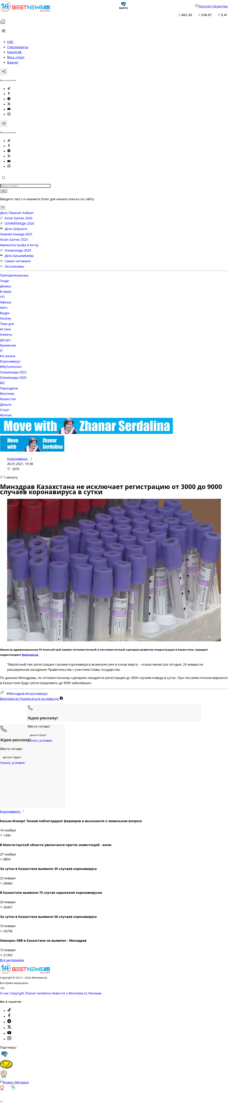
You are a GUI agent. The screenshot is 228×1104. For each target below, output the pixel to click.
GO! (3, 191)
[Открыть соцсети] (3, 71)
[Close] (2, 208)
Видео (5, 313)
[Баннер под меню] (86, 433)
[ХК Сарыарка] (6, 1067)
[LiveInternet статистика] (8, 1096)
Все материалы (12, 960)
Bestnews (7, 393)
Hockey (5, 318)
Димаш (5, 286)
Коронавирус (10, 361)
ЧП (2, 297)
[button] (3, 30)
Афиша (5, 302)
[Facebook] (9, 94)
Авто (3, 307)
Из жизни (7, 356)
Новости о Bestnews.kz (69, 993)
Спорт (4, 410)
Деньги (5, 404)
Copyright (17, 993)
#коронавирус (36, 693)
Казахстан (8, 399)
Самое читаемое (18, 261)
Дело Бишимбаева (19, 256)
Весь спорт (16, 57)
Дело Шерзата (16, 229)
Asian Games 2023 (14, 239)
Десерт (5, 340)
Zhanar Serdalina (38, 993)
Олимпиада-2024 (18, 250)
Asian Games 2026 (18, 218)
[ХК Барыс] (4, 1057)
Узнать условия (40, 740)
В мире (5, 291)
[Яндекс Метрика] (14, 1082)
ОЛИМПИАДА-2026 (19, 223)
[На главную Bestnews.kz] (25, 972)
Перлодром (9, 388)
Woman (6, 415)
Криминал (8, 345)
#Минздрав (16, 693)
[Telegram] (9, 99)
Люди (4, 281)
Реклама (95, 993)
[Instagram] (9, 114)
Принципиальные (14, 275)
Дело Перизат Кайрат (17, 213)
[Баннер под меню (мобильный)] (32, 450)
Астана (5, 329)
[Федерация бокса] (3, 1077)
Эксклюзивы (14, 266)
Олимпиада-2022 (13, 372)
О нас (4, 993)
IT (1, 350)
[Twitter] (9, 104)
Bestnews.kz (30, 654)
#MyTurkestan (11, 366)
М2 (2, 383)
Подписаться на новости (29, 699)
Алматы (6, 334)
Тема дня (7, 324)
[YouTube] (9, 109)
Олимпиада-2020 (13, 377)
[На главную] (2, 23)
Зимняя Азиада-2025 (16, 234)
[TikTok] (9, 88)
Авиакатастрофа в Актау (19, 245)
